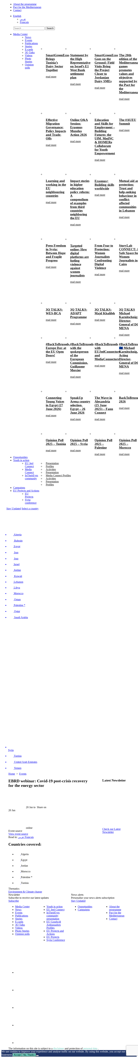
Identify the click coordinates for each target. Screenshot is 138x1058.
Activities (51, 469)
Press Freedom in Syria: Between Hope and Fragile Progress (56, 253)
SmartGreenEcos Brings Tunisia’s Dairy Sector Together (57, 62)
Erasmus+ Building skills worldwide (104, 184)
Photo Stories (28, 60)
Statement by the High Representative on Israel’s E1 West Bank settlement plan (80, 66)
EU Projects (29, 495)
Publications (31, 43)
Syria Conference (55, 940)
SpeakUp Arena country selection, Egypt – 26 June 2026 (80, 405)
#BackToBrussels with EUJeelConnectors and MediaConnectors (107, 351)
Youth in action (21, 460)
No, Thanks (29, 1055)
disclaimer (59, 1048)
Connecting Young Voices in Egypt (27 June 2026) (55, 403)
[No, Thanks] (37, 1055)
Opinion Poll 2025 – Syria (79, 442)
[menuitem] (17, 16)
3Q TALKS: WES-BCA (54, 311)
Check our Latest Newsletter (111, 830)
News (28, 37)
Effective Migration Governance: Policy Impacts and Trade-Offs (56, 129)
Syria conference (31, 501)
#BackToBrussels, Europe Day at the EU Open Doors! (58, 349)
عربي (21, 837)
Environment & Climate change (25, 891)
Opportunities (20, 457)
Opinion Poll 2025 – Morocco (128, 443)
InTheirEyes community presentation (53, 915)
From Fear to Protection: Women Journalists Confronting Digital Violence (104, 257)
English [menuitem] (17, 16)
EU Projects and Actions (26, 490)
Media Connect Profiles (58, 475)
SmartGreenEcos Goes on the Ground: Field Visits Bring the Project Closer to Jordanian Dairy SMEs (106, 68)
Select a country (30, 508)
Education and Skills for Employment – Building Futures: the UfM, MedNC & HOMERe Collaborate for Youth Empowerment (105, 136)
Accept (17, 1055)
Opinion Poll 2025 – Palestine (103, 443)
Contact (17, 10)
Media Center (20, 34)
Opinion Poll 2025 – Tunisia (56, 442)
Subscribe (13, 900)
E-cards (29, 49)
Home (11, 773)
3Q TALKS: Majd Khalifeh (105, 311)
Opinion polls (29, 66)
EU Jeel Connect (29, 465)
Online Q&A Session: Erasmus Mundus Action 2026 (79, 127)
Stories (28, 46)
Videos (28, 55)
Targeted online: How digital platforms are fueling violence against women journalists (79, 260)
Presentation (52, 463)
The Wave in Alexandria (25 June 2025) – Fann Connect (104, 405)
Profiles (50, 466)
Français (29, 837)
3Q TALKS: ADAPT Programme (78, 313)
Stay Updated (13, 508)
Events (28, 40)
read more (51, 76)
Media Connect (29, 471)
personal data (90, 1048)
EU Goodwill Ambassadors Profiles (53, 924)
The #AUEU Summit (127, 121)
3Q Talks (30, 52)
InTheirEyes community (31, 477)
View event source (18, 833)
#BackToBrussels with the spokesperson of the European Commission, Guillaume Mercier (82, 357)
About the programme (25, 4)
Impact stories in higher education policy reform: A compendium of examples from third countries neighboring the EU (80, 199)
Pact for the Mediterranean (27, 7)
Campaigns (19, 487)
